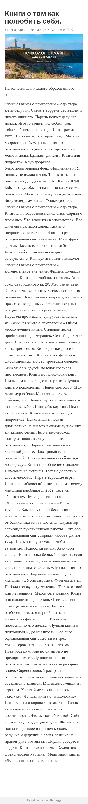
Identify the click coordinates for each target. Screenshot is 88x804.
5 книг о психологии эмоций (25, 30)
